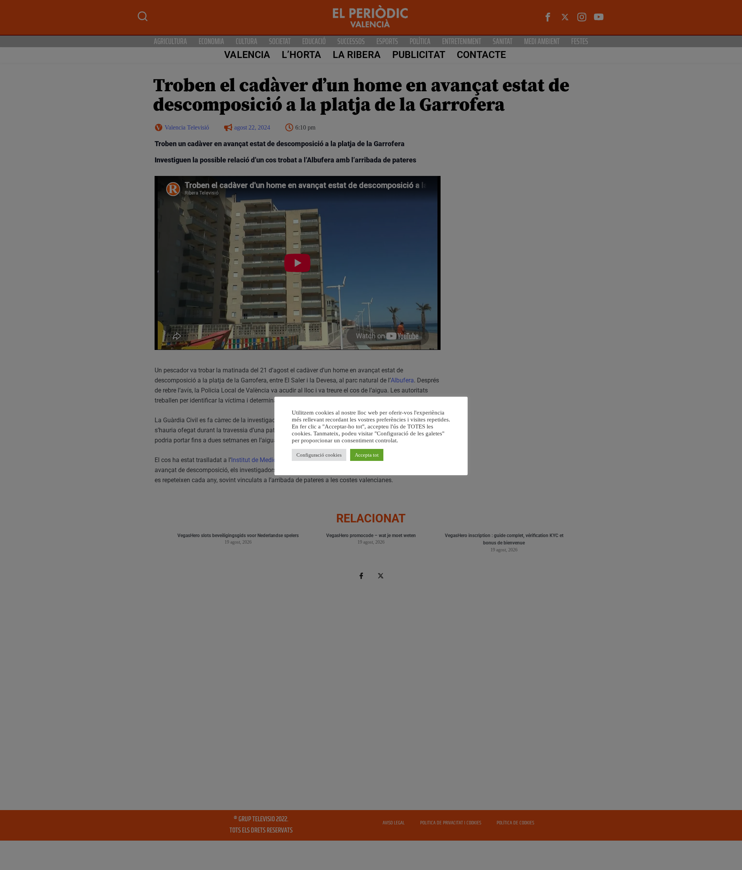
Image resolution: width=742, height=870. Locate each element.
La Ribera (357, 54)
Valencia (247, 54)
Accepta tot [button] (367, 455)
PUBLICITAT (418, 54)
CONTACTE (481, 54)
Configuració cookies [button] (319, 455)
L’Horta (301, 54)
